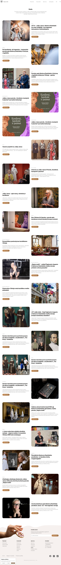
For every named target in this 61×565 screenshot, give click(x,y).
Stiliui (18, 550)
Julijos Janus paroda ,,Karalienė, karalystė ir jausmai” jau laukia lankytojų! (15, 99)
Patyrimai (32, 1)
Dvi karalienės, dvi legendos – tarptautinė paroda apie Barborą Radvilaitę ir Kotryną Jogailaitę (15, 51)
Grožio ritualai (5, 544)
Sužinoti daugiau (35, 36)
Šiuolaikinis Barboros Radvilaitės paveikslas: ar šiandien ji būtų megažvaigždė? (41, 456)
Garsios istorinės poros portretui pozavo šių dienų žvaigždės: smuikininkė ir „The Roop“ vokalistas (15, 337)
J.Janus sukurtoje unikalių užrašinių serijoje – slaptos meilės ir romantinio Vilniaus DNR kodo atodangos (14, 433)
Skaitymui (19, 549)
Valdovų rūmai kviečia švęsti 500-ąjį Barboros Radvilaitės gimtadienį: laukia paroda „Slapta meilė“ (43, 408)
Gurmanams (19, 544)
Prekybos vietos (34, 549)
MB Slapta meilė (48, 546)
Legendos (33, 546)
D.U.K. (3, 555)
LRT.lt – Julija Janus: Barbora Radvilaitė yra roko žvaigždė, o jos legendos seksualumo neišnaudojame (43, 27)
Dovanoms (19, 542)
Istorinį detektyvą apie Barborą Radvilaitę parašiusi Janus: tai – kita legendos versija (44, 504)
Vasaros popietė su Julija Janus (12, 147)
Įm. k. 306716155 (48, 547)
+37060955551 (48, 544)
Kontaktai (33, 550)
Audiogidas (51, 1)
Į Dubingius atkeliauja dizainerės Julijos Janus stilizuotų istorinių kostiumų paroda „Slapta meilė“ (15, 480)
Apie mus (45, 1)
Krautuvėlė (38, 1)
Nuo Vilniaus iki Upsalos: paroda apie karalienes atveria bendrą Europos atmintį (44, 218)
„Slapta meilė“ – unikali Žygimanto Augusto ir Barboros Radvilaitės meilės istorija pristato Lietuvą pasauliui (44, 266)
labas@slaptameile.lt (49, 542)
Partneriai (33, 544)
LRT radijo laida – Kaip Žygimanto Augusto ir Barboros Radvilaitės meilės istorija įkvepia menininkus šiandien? (44, 313)
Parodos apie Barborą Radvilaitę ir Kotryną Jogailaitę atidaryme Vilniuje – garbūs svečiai (44, 75)
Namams (18, 546)
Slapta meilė (5, 1)
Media (32, 547)
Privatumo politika (19, 555)
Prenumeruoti (55, 535)
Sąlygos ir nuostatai (10, 555)
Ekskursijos (4, 542)
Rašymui (18, 547)
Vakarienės (4, 546)
